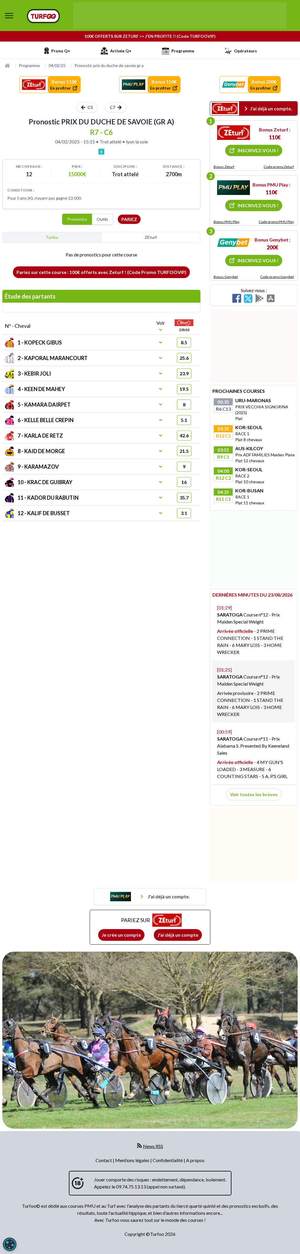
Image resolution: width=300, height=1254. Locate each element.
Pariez (129, 219)
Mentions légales (132, 1160)
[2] (233, 187)
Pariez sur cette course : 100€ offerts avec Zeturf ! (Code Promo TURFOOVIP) (101, 272)
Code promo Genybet (277, 277)
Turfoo (52, 237)
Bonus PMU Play (226, 222)
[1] (233, 132)
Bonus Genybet (226, 277)
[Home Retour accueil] (43, 16)
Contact (104, 1160)
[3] (233, 242)
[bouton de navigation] (9, 15)
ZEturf (151, 237)
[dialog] (9, 1244)
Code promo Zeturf (279, 167)
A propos (195, 1160)
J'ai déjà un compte (177, 935)
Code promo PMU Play (276, 222)
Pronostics (77, 219)
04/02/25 (57, 65)
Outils (102, 219)
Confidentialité (168, 1160)
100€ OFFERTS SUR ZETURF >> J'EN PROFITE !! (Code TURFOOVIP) (150, 36)
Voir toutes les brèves (254, 794)
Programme (29, 65)
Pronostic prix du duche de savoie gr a (109, 65)
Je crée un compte (121, 935)
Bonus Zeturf (224, 167)
